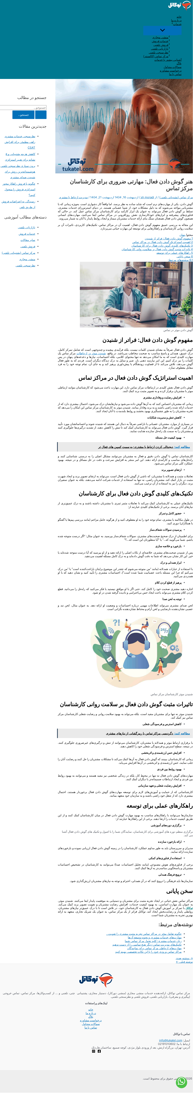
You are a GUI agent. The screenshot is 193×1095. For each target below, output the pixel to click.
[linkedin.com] (99, 1052)
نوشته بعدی (184, 958)
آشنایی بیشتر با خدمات (168, 60)
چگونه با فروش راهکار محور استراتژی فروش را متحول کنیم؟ (18, 189)
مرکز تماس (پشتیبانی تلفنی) (176, 197)
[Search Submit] (41, 114)
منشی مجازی (160, 37)
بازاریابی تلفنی (159, 48)
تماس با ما (175, 74)
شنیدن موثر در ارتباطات (91, 353)
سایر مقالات (28, 240)
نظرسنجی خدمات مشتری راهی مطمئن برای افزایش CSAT (20, 141)
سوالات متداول (173, 67)
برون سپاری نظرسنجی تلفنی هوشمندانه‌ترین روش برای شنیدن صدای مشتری (18, 171)
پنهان (182, 235)
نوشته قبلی (184, 962)
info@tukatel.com (170, 1040)
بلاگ (179, 63)
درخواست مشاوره (171, 70)
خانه (179, 17)
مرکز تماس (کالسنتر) (155, 56)
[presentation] (172, 24)
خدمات (177, 24)
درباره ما (176, 20)
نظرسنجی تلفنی (158, 52)
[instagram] (93, 1052)
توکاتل (189, 908)
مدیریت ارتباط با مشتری (73, 197)
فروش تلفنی (160, 45)
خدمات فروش (160, 41)
